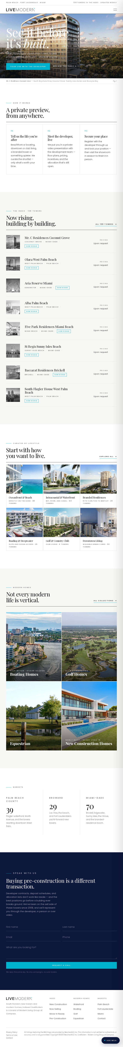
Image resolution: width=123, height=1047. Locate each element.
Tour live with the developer (28, 66)
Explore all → (108, 456)
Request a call (61, 965)
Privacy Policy (11, 1032)
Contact (101, 1018)
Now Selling (55, 1009)
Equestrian (79, 1018)
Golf (76, 1013)
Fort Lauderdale (105, 1009)
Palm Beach (103, 1004)
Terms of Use (11, 1035)
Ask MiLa (112, 1040)
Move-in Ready (57, 1013)
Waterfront (79, 1004)
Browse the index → (65, 66)
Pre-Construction (58, 1018)
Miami (101, 1013)
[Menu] (115, 9)
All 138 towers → (106, 224)
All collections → (105, 601)
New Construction (58, 1004)
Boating (77, 1009)
